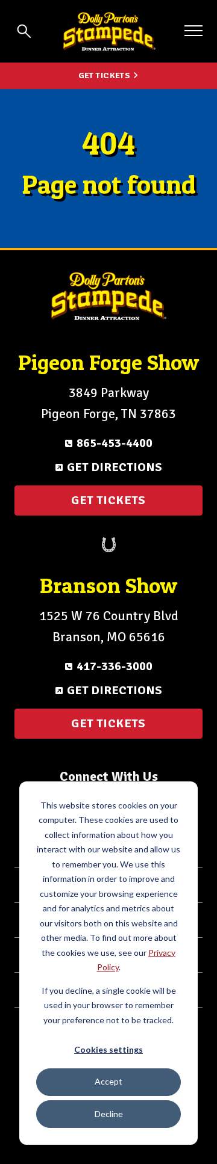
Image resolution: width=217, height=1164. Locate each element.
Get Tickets (104, 75)
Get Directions (114, 467)
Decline (109, 1114)
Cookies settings (108, 1049)
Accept (108, 1081)
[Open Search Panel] (24, 31)
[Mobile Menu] (193, 30)
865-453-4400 (115, 443)
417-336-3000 (115, 666)
